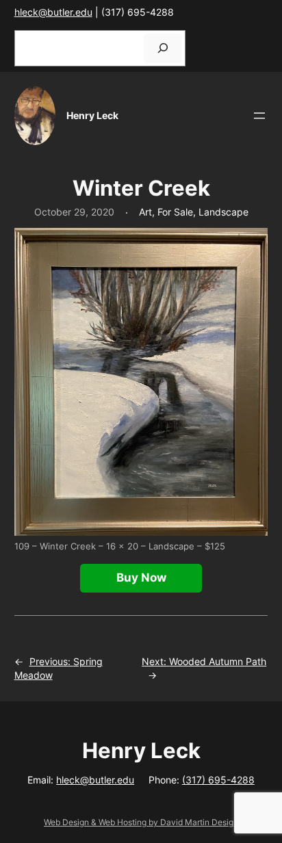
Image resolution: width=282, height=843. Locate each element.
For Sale (175, 212)
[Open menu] (259, 115)
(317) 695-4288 (218, 780)
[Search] (163, 48)
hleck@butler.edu (53, 12)
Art (145, 212)
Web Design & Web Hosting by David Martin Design (141, 822)
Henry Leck (92, 115)
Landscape (223, 212)
